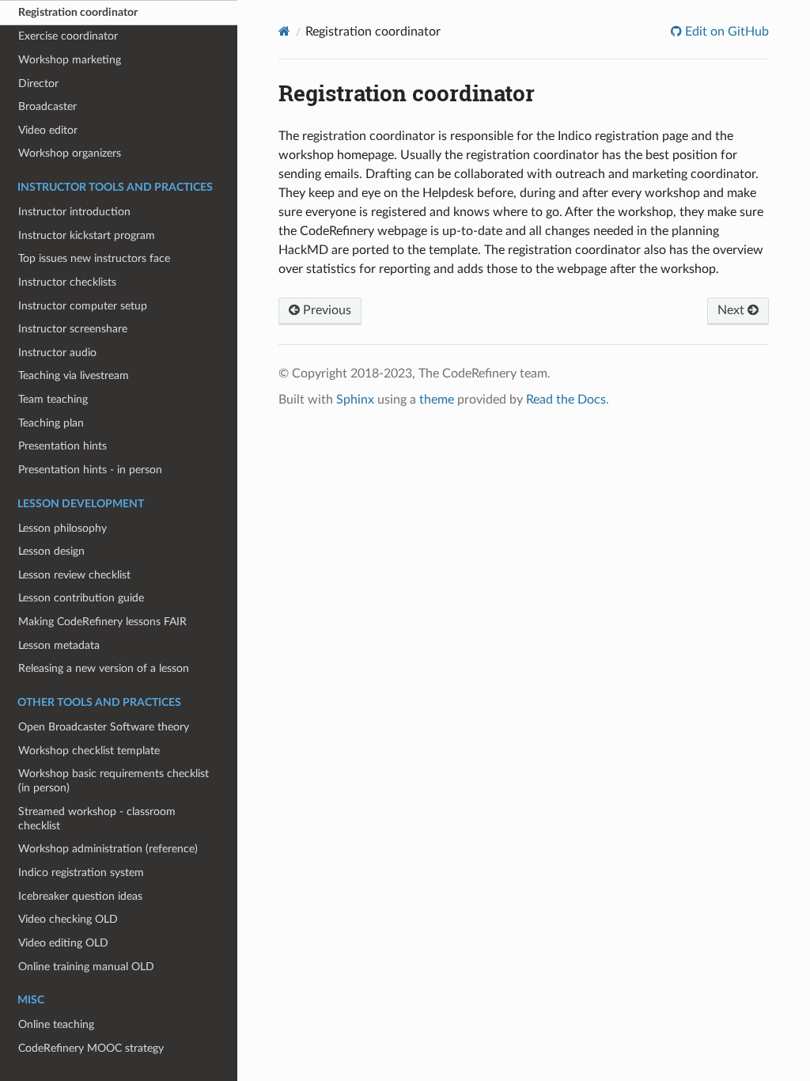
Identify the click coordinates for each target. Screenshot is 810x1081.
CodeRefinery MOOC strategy (91, 1048)
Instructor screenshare (72, 329)
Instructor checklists (67, 282)
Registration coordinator (78, 12)
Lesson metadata (59, 645)
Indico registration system (81, 872)
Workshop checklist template (89, 751)
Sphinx (355, 399)
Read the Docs (566, 399)
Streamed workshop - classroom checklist (97, 819)
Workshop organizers (69, 153)
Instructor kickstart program (86, 235)
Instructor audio (57, 352)
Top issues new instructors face (94, 258)
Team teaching (53, 399)
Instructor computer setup (82, 306)
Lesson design (51, 551)
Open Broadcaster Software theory (103, 727)
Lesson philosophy (62, 528)
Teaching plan (51, 423)
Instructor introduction (74, 212)
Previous (325, 310)
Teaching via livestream (73, 375)
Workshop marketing (69, 60)
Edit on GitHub (725, 31)
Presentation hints (62, 446)
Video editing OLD (63, 943)
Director (38, 83)
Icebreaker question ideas (80, 896)
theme (436, 399)
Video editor (48, 130)
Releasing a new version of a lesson (103, 668)
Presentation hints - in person (90, 470)
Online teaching (56, 1024)
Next (732, 310)
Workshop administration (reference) (108, 849)
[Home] (284, 31)
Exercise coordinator (68, 36)
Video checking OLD (68, 919)
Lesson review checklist (74, 575)
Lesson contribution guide (81, 598)
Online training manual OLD (86, 967)
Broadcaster (47, 106)
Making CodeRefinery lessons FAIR (102, 622)
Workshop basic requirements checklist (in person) (113, 781)
